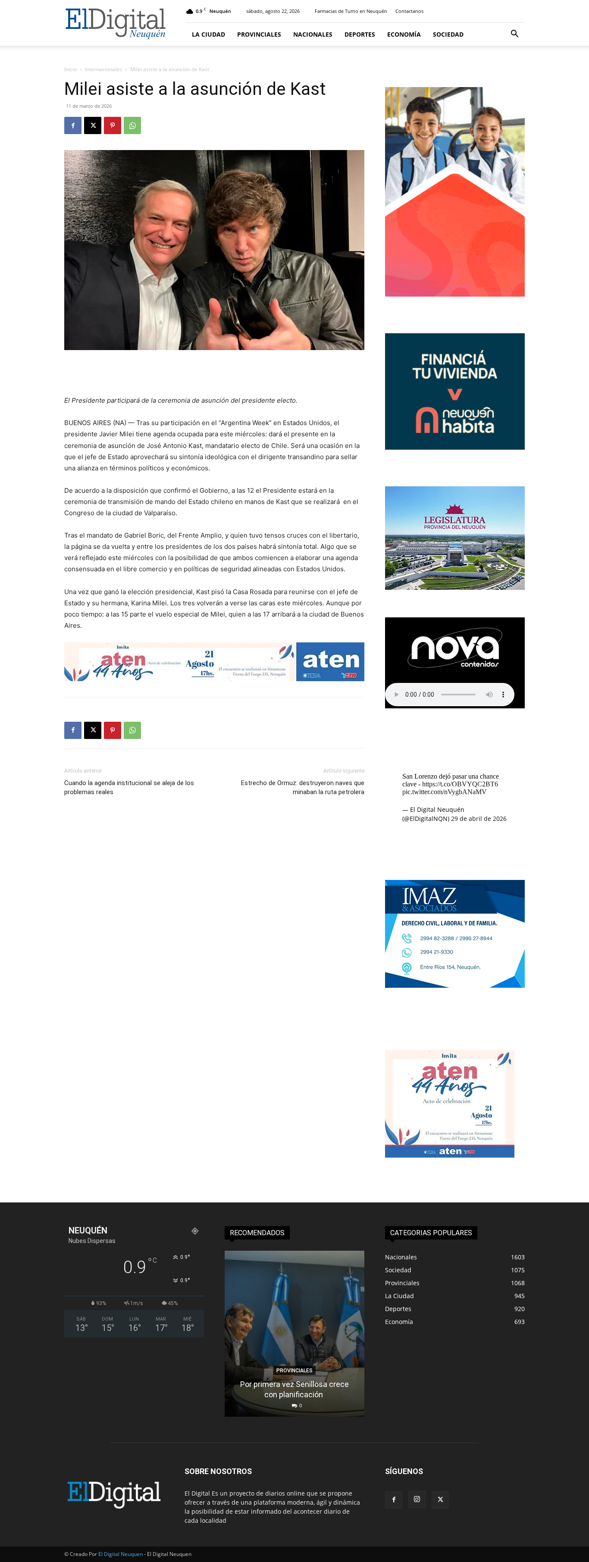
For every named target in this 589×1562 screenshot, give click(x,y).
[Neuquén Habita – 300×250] (455, 447)
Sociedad (448, 34)
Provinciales (259, 34)
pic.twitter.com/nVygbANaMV (444, 791)
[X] (92, 125)
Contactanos (409, 11)
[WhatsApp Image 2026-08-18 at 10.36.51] (214, 661)
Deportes (360, 34)
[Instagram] (417, 1499)
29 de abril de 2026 (479, 818)
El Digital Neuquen (120, 1554)
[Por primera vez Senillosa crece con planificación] (294, 1334)
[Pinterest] (112, 125)
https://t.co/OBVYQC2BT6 (460, 784)
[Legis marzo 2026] (455, 587)
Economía (404, 34)
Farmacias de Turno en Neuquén (351, 11)
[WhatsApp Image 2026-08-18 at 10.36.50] (449, 1155)
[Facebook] (72, 125)
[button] (514, 35)
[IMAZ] (455, 985)
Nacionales (312, 34)
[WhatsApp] (132, 125)
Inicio (70, 69)
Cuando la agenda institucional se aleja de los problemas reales (129, 787)
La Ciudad (208, 34)
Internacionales (103, 69)
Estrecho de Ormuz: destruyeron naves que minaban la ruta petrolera (302, 787)
